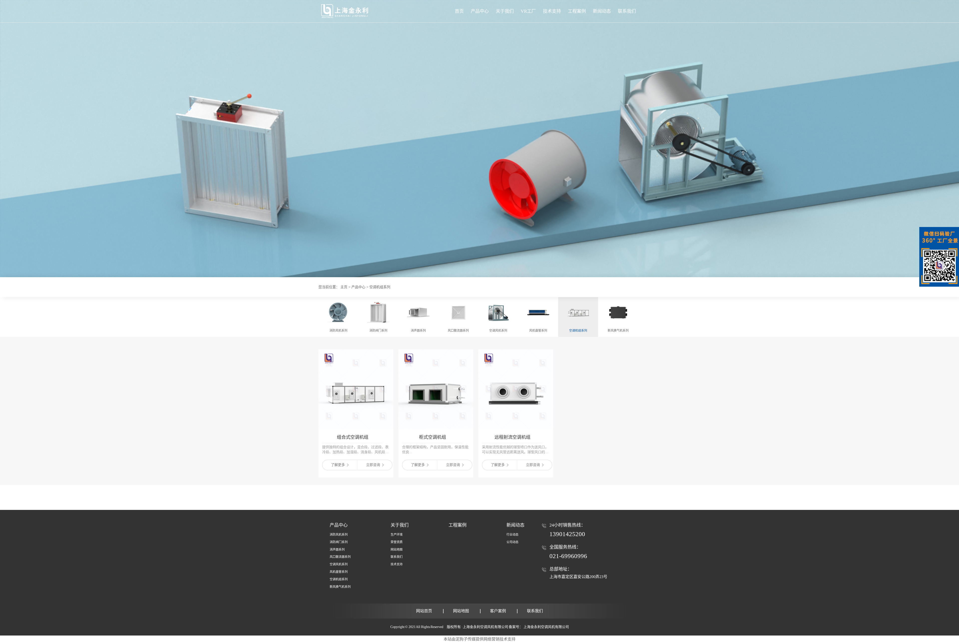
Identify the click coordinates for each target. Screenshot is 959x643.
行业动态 (512, 534)
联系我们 (397, 557)
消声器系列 (337, 549)
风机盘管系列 (339, 572)
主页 (343, 287)
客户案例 (498, 611)
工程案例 (458, 525)
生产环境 (397, 534)
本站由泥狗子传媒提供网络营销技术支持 (479, 639)
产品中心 (480, 11)
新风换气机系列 (340, 587)
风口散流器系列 (340, 557)
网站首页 (424, 611)
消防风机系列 (339, 534)
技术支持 (397, 564)
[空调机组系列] (479, 276)
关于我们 (400, 525)
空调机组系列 (379, 287)
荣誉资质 (397, 542)
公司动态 (512, 542)
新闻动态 (515, 525)
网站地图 (397, 549)
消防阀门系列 (339, 542)
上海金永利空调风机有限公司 (546, 627)
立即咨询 (373, 465)
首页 (459, 11)
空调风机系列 (339, 564)
